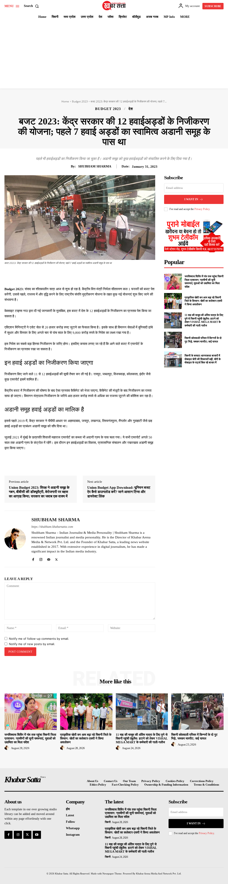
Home (65, 101)
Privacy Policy (202, 209)
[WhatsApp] (98, 275)
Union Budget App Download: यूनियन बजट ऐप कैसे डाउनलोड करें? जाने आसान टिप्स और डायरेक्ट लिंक (118, 492)
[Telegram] (108, 275)
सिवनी (108, 822)
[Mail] (48, 558)
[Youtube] (37, 835)
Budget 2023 (80, 101)
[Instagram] (41, 558)
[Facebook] (67, 275)
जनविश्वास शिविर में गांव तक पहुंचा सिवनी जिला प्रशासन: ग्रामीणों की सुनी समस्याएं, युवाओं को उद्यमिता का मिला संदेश (204, 281)
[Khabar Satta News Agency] (114, 5)
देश (130, 109)
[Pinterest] (87, 275)
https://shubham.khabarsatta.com (52, 526)
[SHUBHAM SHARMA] (15, 538)
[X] (77, 275)
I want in (191, 199)
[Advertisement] (114, 55)
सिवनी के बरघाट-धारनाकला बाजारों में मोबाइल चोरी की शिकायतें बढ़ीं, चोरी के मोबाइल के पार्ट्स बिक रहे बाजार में (203, 359)
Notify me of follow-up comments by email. (39, 638)
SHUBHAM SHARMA (94, 166)
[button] (32, 6)
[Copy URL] (118, 275)
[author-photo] (7, 747)
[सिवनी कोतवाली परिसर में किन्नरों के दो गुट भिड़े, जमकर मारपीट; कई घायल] (173, 340)
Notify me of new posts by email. (32, 644)
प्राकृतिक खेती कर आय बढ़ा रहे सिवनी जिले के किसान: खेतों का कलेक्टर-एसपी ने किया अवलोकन (203, 301)
